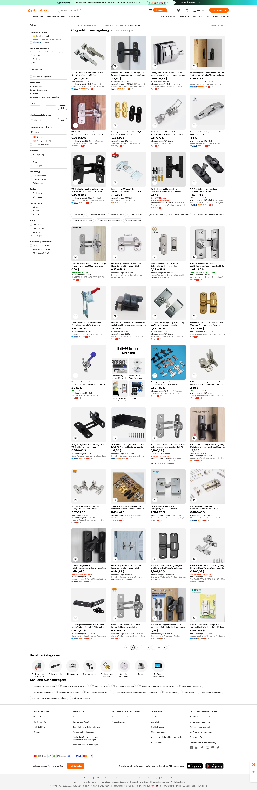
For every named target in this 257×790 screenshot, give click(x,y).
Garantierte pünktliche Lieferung (86, 727)
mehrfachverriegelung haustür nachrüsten (50, 698)
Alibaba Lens (39, 766)
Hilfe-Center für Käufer (160, 717)
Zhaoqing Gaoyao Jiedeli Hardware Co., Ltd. (88, 334)
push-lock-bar (137, 215)
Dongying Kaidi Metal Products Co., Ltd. (127, 336)
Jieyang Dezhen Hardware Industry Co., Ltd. (88, 520)
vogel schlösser (118, 215)
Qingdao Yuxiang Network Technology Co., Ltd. (207, 277)
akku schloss (189, 692)
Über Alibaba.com (41, 711)
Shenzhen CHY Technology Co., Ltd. (126, 143)
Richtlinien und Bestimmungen (85, 745)
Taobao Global (137, 778)
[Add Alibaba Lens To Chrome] (75, 766)
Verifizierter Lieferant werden (202, 732)
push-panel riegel (101, 686)
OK (62, 108)
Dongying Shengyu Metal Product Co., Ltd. (168, 86)
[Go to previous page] (126, 647)
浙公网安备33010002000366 (172, 786)
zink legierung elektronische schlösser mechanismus (137, 692)
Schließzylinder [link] (133, 25)
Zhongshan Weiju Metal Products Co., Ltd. (207, 334)
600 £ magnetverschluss (180, 215)
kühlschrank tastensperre (191, 686)
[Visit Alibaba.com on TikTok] (218, 747)
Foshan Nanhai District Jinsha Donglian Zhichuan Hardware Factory (207, 202)
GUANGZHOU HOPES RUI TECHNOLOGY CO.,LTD (88, 277)
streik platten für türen (83, 220)
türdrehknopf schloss (82, 698)
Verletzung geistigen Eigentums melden (167, 737)
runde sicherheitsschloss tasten (75, 686)
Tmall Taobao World (113, 778)
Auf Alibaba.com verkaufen (201, 717)
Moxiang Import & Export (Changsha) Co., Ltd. (88, 579)
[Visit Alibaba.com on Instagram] (207, 747)
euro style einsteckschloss (110, 220)
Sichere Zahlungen (80, 717)
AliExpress (88, 778)
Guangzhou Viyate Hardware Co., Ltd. (126, 275)
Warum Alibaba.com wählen (44, 717)
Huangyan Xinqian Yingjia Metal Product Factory (207, 143)
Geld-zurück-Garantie (81, 722)
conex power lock (134, 220)
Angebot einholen (119, 722)
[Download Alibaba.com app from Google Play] (214, 766)
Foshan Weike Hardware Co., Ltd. (85, 395)
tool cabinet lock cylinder (211, 692)
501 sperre (79, 215)
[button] (150, 10)
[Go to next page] (169, 647)
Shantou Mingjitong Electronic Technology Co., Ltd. (128, 518)
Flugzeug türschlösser (42, 692)
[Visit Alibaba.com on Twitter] (202, 747)
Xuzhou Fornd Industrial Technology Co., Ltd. (168, 336)
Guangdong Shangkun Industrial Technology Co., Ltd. (88, 86)
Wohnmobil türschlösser (125, 686)
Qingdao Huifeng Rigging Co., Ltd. (165, 143)
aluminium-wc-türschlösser (44, 686)
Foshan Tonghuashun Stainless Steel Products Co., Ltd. (128, 86)
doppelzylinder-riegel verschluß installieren (158, 686)
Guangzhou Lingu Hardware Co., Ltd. (166, 461)
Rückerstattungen (158, 732)
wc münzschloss (171, 692)
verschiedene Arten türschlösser (209, 215)
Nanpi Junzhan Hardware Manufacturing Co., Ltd (88, 456)
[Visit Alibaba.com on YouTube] (212, 747)
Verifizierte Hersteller (120, 717)
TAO (147, 778)
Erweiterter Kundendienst (83, 732)
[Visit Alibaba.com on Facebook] (191, 747)
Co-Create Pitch (40, 722)
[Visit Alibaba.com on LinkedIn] (196, 747)
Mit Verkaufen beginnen (200, 722)
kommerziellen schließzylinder (98, 692)
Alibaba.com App (176, 766)
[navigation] (48, 336)
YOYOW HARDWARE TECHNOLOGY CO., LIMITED (88, 143)
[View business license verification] (152, 786)
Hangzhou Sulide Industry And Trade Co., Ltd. (88, 200)
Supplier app (125, 766)
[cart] (187, 11)
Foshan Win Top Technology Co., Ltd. (166, 393)
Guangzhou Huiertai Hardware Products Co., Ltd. (207, 518)
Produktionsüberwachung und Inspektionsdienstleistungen (85, 738)
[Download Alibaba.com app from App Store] (195, 766)
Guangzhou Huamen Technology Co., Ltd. (168, 205)
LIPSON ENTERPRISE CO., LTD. (124, 200)
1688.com (99, 778)
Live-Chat (155, 722)
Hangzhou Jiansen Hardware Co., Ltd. (205, 84)
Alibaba (73, 25)
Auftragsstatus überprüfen (201, 727)
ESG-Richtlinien (39, 727)
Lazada (126, 778)
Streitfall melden (157, 727)
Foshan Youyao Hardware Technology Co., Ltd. (168, 275)
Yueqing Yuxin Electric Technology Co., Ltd (168, 518)
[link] (253, 764)
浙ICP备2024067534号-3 (196, 786)
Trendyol (154, 778)
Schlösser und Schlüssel (113, 25)
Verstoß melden (157, 742)
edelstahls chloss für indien (69, 692)
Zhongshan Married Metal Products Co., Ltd (207, 395)
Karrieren (37, 732)
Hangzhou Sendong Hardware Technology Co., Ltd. (128, 456)
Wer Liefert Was (167, 778)
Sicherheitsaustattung (89, 25)
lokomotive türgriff (98, 215)
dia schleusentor (156, 215)
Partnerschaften (196, 737)
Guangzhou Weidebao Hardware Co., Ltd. (207, 458)
